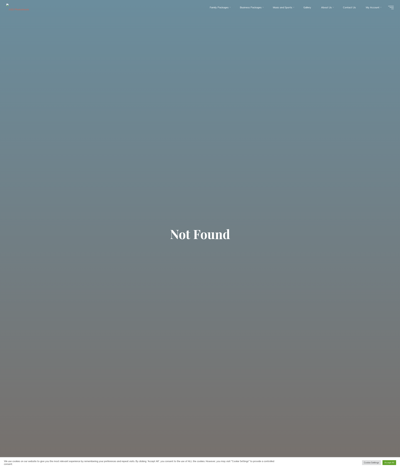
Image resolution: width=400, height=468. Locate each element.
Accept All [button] (389, 462)
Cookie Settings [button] (371, 462)
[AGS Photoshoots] (17, 7)
